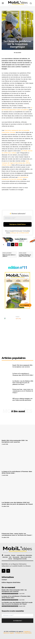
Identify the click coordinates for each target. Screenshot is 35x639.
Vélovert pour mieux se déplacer (9, 255)
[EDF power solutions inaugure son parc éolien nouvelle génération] (6, 399)
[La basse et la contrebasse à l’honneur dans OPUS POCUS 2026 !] (6, 374)
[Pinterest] (16, 244)
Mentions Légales (9, 633)
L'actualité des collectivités (10, 593)
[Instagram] (8, 571)
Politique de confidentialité (23, 633)
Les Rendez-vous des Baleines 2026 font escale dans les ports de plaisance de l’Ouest (23, 382)
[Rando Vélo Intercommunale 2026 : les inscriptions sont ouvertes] (6, 366)
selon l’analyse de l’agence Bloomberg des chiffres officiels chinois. (16, 163)
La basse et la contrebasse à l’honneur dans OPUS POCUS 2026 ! (23, 374)
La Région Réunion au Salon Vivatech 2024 (25, 255)
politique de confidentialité (19, 233)
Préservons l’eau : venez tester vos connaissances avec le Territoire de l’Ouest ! (23, 390)
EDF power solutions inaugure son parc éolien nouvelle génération (22, 399)
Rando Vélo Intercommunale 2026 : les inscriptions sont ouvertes (23, 366)
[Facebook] (8, 244)
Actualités (17, 37)
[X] (12, 244)
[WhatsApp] (20, 244)
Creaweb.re (26, 631)
